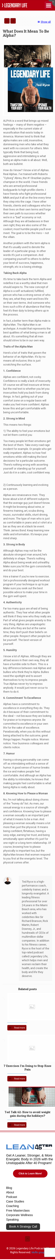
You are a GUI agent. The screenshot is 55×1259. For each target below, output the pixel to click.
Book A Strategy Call (23, 1226)
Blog (9, 1187)
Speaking (12, 1219)
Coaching (12, 1206)
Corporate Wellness (19, 1215)
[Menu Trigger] (48, 5)
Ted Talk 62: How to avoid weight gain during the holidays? (27, 1114)
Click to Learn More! (30, 1173)
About (10, 1192)
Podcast (11, 1197)
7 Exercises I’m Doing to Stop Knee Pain (27, 1067)
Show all (46, 21)
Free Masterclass (18, 1210)
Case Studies (15, 1201)
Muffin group (38, 1252)
